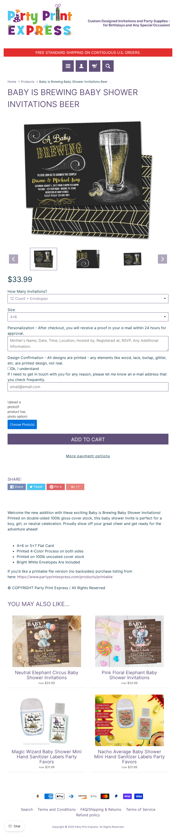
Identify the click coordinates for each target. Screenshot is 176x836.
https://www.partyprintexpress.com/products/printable (64, 576)
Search (27, 809)
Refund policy (88, 815)
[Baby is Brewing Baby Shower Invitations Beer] (43, 259)
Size (11, 309)
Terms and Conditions (57, 809)
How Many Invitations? (27, 291)
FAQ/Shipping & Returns (100, 809)
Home (12, 81)
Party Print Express (86, 826)
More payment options (88, 456)
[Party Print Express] (44, 23)
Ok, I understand (25, 368)
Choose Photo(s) (22, 424)
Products (27, 81)
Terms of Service (140, 809)
